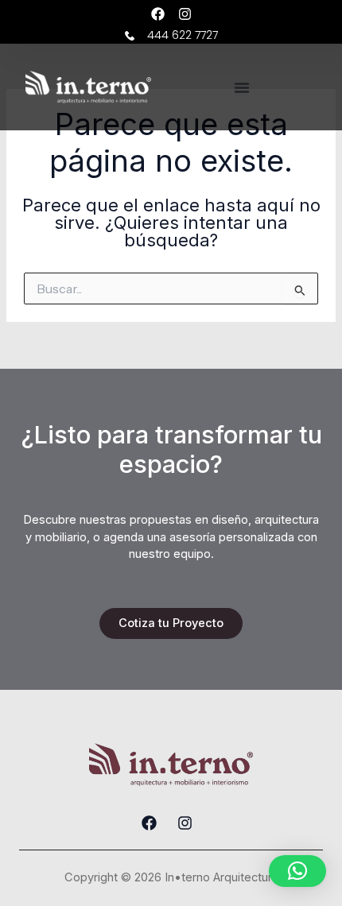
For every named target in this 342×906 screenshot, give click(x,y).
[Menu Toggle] (242, 87)
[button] (297, 871)
